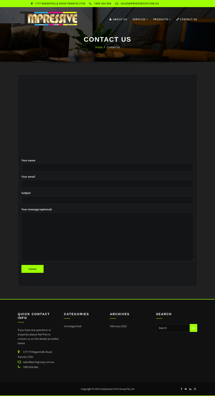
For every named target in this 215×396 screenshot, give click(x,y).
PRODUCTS (161, 19)
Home (98, 47)
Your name (28, 160)
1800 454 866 (102, 3)
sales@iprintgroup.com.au (140, 3)
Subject (26, 193)
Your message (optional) (36, 209)
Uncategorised (72, 326)
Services (140, 19)
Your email (28, 176)
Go (193, 328)
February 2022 (118, 326)
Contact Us (113, 47)
